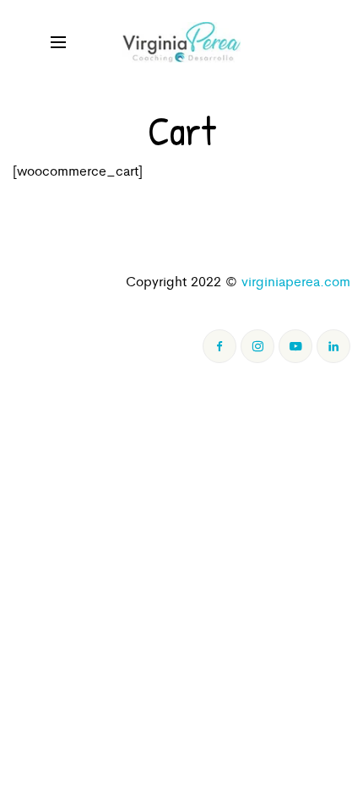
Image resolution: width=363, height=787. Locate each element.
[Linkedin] (333, 346)
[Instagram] (257, 346)
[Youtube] (295, 346)
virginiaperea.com (295, 280)
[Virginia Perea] (181, 42)
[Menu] (58, 42)
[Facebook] (219, 346)
